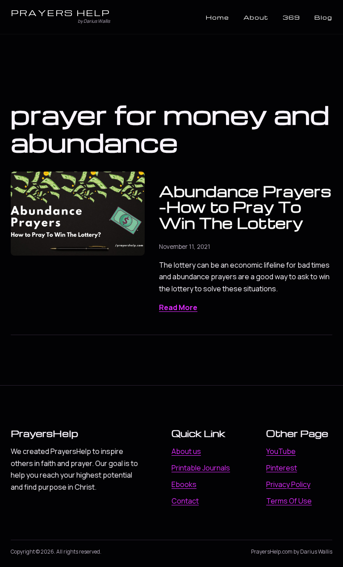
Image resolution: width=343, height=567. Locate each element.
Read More (178, 307)
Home (217, 17)
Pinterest (281, 468)
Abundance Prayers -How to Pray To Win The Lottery (245, 206)
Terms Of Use (289, 501)
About (255, 17)
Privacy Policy (288, 484)
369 (291, 17)
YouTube (281, 451)
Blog (323, 17)
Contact (185, 501)
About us (186, 451)
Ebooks (184, 484)
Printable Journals (201, 468)
